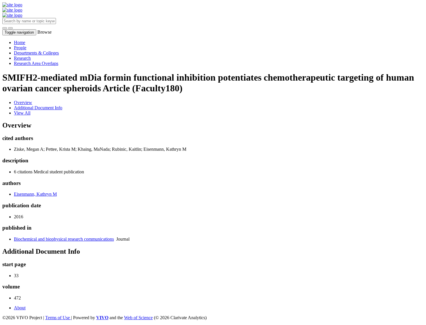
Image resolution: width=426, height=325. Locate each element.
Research (22, 58)
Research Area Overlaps (36, 63)
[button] (4, 28)
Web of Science (138, 317)
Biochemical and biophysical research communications (64, 239)
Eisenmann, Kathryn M (35, 194)
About (20, 307)
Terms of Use (58, 317)
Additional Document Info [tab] (38, 107)
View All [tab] (22, 112)
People (20, 47)
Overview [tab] (23, 102)
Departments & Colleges (36, 52)
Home (19, 42)
